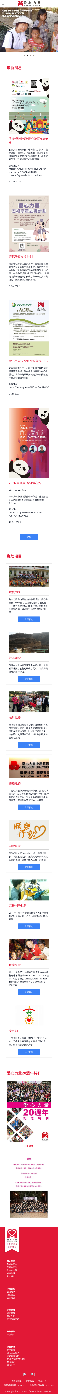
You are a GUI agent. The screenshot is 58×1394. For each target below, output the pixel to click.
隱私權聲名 (17, 1381)
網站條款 (30, 1381)
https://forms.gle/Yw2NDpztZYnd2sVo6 (29, 387)
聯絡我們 (42, 1381)
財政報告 (11, 1276)
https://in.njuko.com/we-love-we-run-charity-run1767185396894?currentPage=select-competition (28, 172)
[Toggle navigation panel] (3, 4)
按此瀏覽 (29, 1146)
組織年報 (11, 1273)
